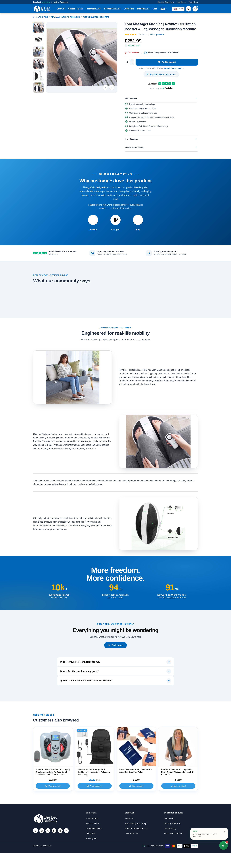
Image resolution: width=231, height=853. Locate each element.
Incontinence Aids (112, 9)
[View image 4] (38, 63)
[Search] (188, 8)
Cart (155, 9)
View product (54, 786)
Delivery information (134, 147)
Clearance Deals (75, 9)
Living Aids (129, 9)
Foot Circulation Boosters (96, 17)
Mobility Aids (143, 9)
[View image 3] (38, 51)
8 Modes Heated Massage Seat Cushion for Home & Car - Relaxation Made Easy (94, 772)
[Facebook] (35, 830)
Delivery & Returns (172, 823)
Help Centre (181, 2)
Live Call (61, 9)
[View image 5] (38, 75)
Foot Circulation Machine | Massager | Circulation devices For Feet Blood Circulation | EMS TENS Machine (53, 772)
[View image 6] (38, 87)
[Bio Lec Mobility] (42, 8)
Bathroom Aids (93, 9)
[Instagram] (41, 830)
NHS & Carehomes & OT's (136, 828)
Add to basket (168, 62)
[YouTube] (66, 830)
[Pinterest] (60, 830)
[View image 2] (38, 39)
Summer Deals (92, 818)
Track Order (193, 2)
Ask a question (157, 34)
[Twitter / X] (47, 830)
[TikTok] (54, 830)
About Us (129, 818)
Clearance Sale (131, 833)
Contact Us (169, 818)
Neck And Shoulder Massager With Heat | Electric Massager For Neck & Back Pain (177, 772)
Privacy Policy (170, 828)
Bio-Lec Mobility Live (166, 2)
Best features (131, 98)
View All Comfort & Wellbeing (65, 17)
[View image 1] (38, 27)
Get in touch (117, 645)
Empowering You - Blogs (136, 823)
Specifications (131, 139)
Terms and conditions (173, 833)
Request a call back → (173, 68)
